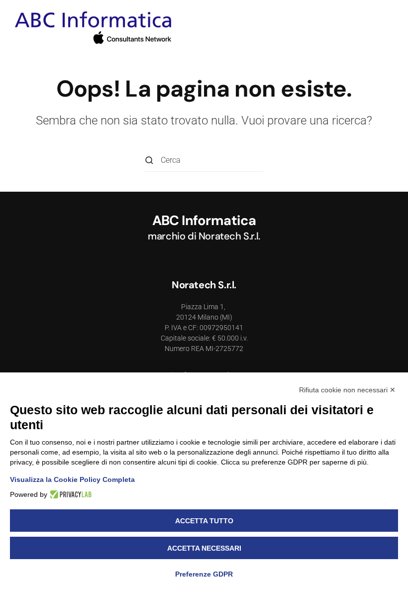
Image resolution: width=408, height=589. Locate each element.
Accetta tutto (204, 521)
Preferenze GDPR (204, 574)
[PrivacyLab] (69, 494)
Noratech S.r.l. (229, 236)
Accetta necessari (204, 548)
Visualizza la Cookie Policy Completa (72, 479)
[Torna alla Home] (93, 28)
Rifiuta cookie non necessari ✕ (347, 390)
